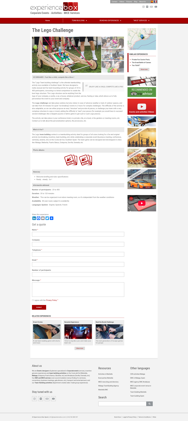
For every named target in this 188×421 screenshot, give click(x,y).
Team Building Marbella (138, 392)
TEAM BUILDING (78, 20)
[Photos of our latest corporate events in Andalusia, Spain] (142, 121)
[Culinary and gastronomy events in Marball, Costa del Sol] (142, 158)
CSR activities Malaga (137, 374)
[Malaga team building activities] (142, 137)
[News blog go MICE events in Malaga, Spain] (142, 81)
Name (34, 230)
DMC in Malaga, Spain (137, 378)
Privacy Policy (51, 300)
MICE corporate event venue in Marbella (140, 387)
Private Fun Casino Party (141, 59)
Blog (135, 2)
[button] (141, 37)
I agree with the (45, 300)
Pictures (129, 2)
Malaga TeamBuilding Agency (108, 386)
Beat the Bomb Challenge (105, 322)
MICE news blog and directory (108, 382)
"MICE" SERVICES (140, 20)
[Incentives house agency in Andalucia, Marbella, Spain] (142, 179)
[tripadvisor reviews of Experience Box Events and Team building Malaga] (142, 92)
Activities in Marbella (105, 374)
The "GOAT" (136, 65)
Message (36, 280)
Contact (114, 2)
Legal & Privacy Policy (129, 417)
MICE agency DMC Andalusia (140, 382)
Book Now (117, 417)
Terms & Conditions (144, 417)
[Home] (54, 7)
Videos (121, 2)
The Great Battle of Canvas (141, 62)
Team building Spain (137, 396)
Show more (79, 348)
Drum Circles (38, 322)
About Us (142, 2)
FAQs (154, 417)
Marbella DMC (103, 390)
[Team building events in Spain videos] (142, 106)
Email (34, 260)
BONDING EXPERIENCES (109, 20)
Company (36, 240)
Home (47, 20)
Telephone (36, 250)
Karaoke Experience (71, 322)
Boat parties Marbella (105, 378)
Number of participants (41, 270)
